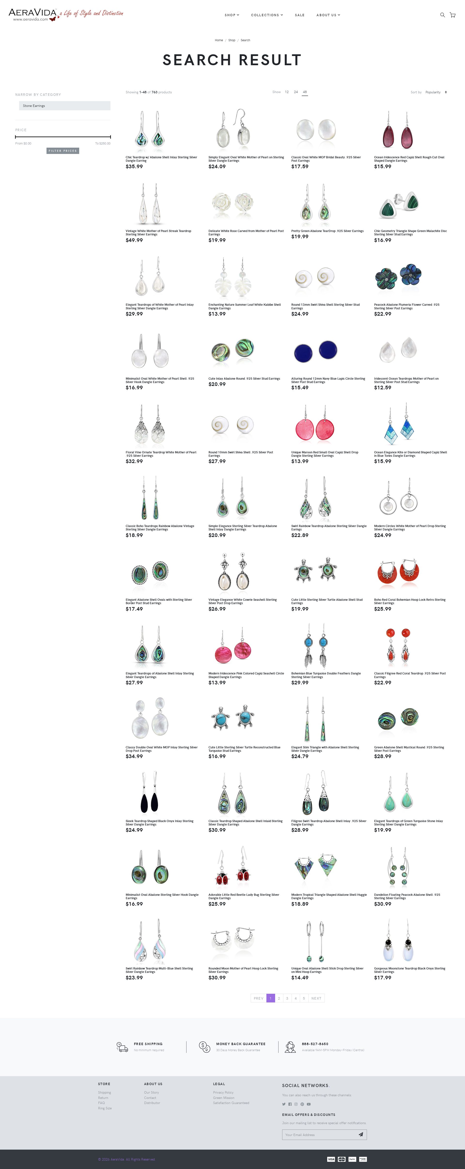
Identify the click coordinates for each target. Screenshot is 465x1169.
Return (103, 1097)
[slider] (15, 137)
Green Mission (223, 1097)
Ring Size (105, 1107)
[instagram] (296, 1104)
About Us (326, 14)
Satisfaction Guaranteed (231, 1102)
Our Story (151, 1092)
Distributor (152, 1102)
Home (219, 40)
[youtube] (309, 1104)
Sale (300, 14)
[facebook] (290, 1104)
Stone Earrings (34, 105)
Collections (265, 14)
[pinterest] (302, 1104)
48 (305, 91)
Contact (150, 1097)
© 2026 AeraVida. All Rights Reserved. (127, 1159)
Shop (230, 14)
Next (316, 998)
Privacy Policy (223, 1092)
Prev (259, 998)
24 (296, 91)
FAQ (101, 1102)
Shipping (104, 1092)
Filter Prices (63, 150)
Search (245, 40)
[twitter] (284, 1104)
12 (287, 91)
